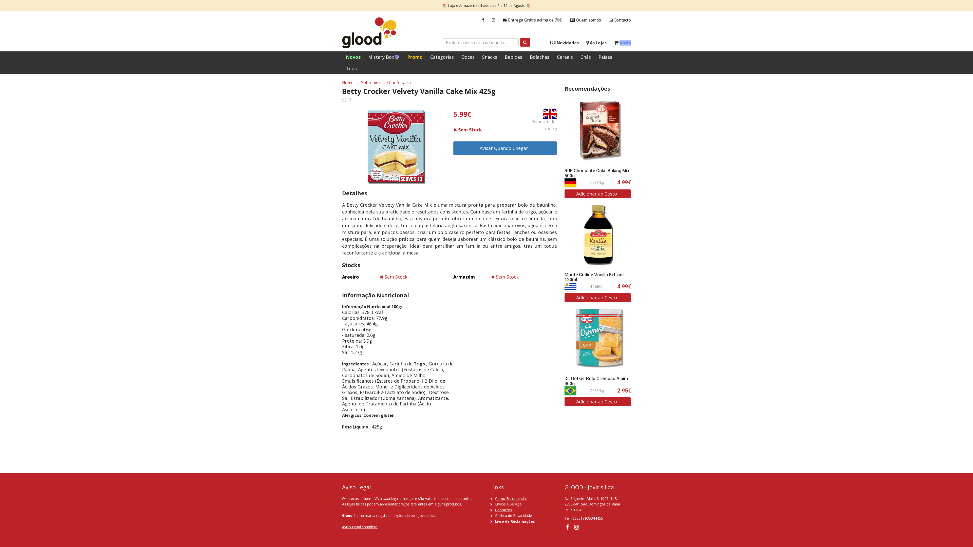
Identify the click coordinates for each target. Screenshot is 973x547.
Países (605, 57)
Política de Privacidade (513, 515)
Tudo (351, 68)
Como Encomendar (511, 498)
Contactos (503, 509)
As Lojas (598, 43)
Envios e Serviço (508, 504)
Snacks (489, 57)
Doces (468, 57)
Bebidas (513, 57)
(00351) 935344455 (587, 518)
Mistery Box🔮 (384, 57)
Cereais (565, 57)
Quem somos (588, 20)
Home (347, 82)
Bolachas (539, 57)
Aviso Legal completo (360, 526)
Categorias (442, 57)
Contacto (622, 20)
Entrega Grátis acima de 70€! (535, 20)
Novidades (567, 43)
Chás (586, 57)
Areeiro (350, 277)
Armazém (464, 277)
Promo (415, 57)
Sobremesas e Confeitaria (386, 82)
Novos (353, 57)
